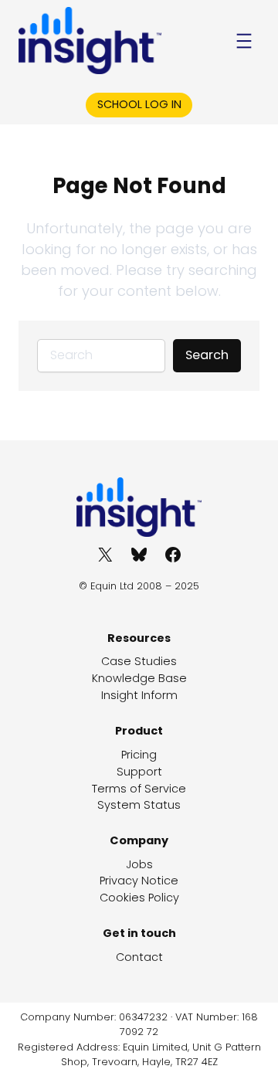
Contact (139, 957)
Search (207, 355)
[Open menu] (244, 40)
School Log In (139, 104)
